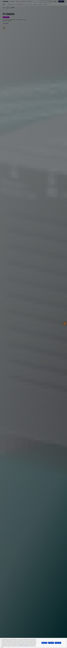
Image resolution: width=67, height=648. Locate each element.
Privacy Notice (26, 645)
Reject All (51, 642)
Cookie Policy (21, 645)
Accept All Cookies (58, 642)
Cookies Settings (44, 642)
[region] (33, 643)
